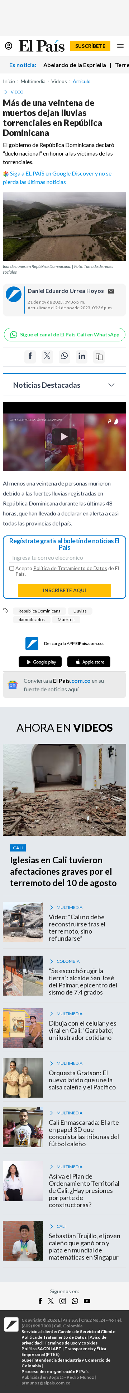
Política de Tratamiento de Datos (70, 568)
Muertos (66, 619)
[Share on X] (47, 356)
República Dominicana (40, 611)
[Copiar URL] (99, 356)
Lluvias (80, 611)
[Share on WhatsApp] (64, 356)
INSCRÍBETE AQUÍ (64, 590)
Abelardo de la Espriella (74, 64)
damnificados (32, 619)
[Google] (40, 661)
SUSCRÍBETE (90, 46)
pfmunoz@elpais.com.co (46, 1383)
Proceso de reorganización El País (55, 1371)
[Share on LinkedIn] (81, 356)
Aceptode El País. (67, 571)
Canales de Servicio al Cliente (86, 1331)
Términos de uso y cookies (70, 1343)
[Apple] (88, 661)
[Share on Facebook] (30, 356)
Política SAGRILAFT (42, 1348)
